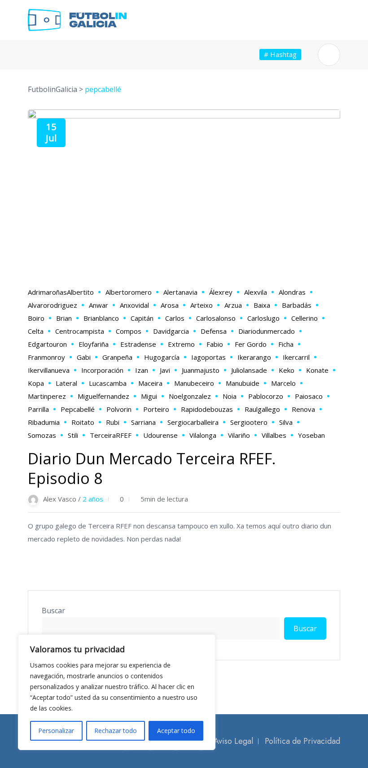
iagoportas (208, 357)
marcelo (283, 383)
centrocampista (79, 331)
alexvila (255, 292)
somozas (42, 435)
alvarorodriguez (52, 305)
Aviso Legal (233, 741)
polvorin (118, 409)
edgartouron (47, 344)
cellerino (304, 318)
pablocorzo (265, 396)
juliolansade (249, 370)
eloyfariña (94, 344)
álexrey (220, 292)
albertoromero (128, 292)
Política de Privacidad (302, 741)
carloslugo (263, 318)
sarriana (143, 422)
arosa (170, 305)
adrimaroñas (47, 292)
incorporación (102, 370)
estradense (138, 344)
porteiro (156, 409)
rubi (112, 422)
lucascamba (108, 383)
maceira (150, 383)
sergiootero (248, 422)
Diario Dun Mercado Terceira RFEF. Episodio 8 (152, 468)
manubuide (242, 383)
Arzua (233, 305)
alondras (292, 292)
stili (73, 435)
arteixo (201, 305)
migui (149, 396)
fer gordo (251, 344)
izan (141, 370)
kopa (36, 383)
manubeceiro (194, 383)
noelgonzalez (190, 396)
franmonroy (46, 357)
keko (286, 370)
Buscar (53, 610)
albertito (80, 292)
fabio (214, 344)
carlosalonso (216, 318)
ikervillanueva (49, 370)
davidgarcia (171, 331)
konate (317, 370)
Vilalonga (202, 435)
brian (64, 318)
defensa (214, 331)
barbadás (296, 305)
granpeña (117, 357)
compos (128, 331)
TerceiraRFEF (110, 435)
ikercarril (296, 357)
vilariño (239, 435)
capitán (142, 318)
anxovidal (134, 305)
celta (36, 331)
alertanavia (180, 292)
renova (303, 409)
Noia (230, 396)
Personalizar (56, 730)
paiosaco (309, 396)
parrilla (38, 409)
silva (286, 422)
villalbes (274, 435)
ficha (286, 344)
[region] (116, 692)
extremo (181, 344)
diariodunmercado (266, 331)
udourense (160, 435)
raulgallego (262, 409)
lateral (66, 383)
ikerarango (254, 357)
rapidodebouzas (207, 409)
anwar (98, 305)
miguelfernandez (103, 396)
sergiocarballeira (193, 422)
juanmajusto (200, 370)
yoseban (311, 435)
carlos (174, 318)
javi (165, 370)
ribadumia (44, 422)
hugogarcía (162, 357)
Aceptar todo (176, 730)
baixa (262, 305)
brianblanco (101, 318)
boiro (36, 318)
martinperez (47, 396)
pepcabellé (78, 409)
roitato (82, 422)
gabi (84, 357)
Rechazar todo (115, 730)
